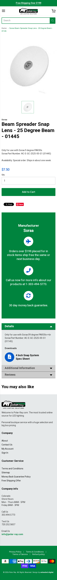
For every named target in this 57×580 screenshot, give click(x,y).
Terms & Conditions (35, 551)
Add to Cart (28, 192)
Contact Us (7, 444)
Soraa (4, 119)
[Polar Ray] (28, 11)
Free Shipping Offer (11, 480)
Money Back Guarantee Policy (16, 476)
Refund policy (38, 554)
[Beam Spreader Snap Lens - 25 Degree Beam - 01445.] (28, 107)
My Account (7, 449)
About (5, 440)
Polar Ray (12, 572)
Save (21, 204)
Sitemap (6, 472)
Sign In (5, 452)
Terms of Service (20, 554)
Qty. (3, 175)
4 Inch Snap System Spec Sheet (27, 357)
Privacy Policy (15, 551)
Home (4, 28)
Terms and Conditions (12, 468)
